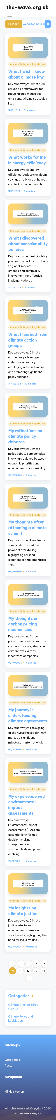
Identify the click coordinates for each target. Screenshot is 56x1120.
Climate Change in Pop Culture (23, 1007)
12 (28, 970)
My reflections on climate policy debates (25, 436)
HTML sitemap (14, 1091)
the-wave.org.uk (27, 7)
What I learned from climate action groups (27, 340)
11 (20, 970)
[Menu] (9, 16)
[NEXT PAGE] (28, 978)
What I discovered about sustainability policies (28, 244)
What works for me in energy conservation (28, 23)
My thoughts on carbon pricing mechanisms (23, 624)
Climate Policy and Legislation (27, 64)
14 (43, 970)
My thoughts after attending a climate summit (27, 528)
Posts (8, 1065)
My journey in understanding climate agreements (27, 715)
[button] (11, 963)
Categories (12, 1060)
